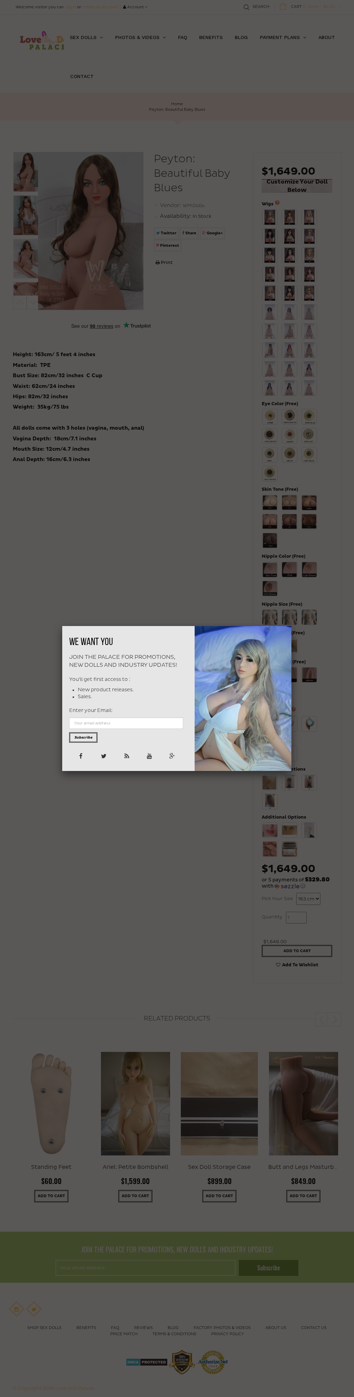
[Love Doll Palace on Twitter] (103, 755)
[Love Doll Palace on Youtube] (148, 755)
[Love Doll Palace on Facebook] (80, 755)
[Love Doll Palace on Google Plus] (171, 755)
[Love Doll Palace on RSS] (126, 755)
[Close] (291, 626)
